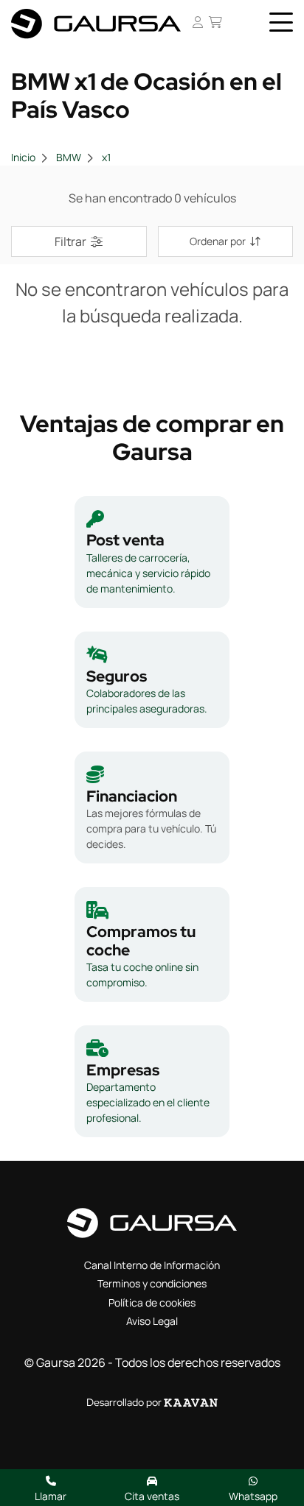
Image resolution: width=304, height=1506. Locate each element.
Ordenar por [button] (218, 241)
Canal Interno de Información (152, 1265)
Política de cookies (152, 1302)
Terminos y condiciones (152, 1283)
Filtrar (70, 241)
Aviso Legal (152, 1321)
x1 (106, 157)
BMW (68, 157)
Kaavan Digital (191, 1402)
